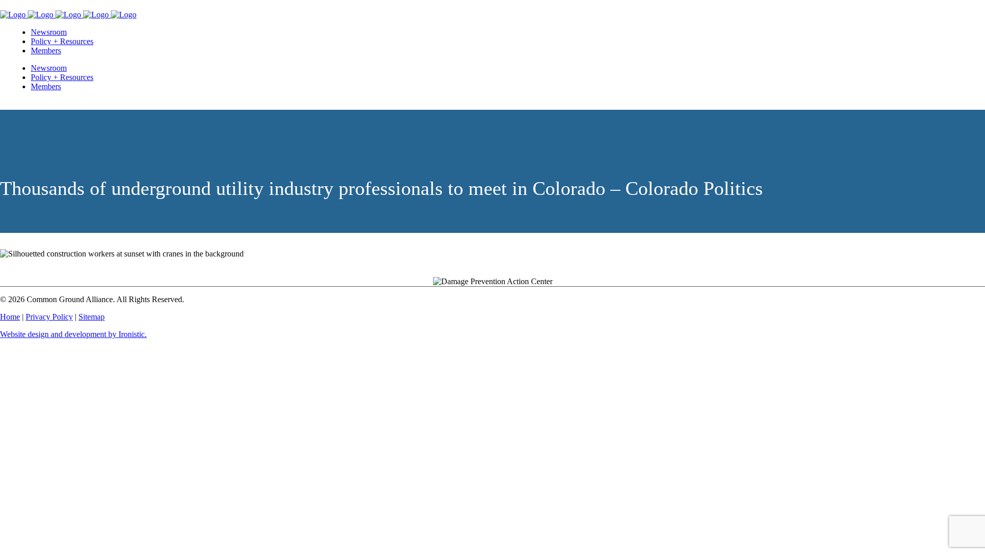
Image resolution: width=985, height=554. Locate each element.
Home (10, 316)
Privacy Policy (49, 316)
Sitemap (91, 316)
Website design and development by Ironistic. (73, 334)
